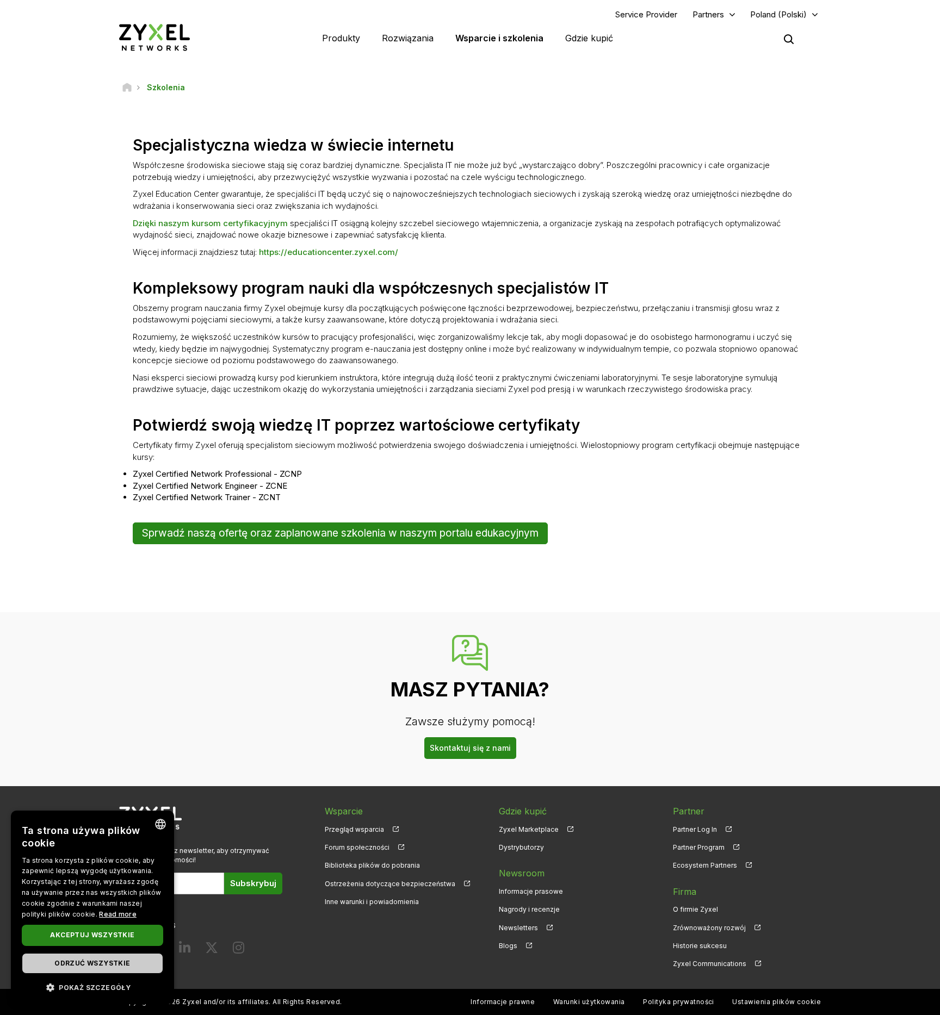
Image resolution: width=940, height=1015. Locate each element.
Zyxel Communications (709, 964)
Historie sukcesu (700, 946)
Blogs (508, 946)
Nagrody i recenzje (529, 909)
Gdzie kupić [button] (589, 38)
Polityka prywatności (678, 1002)
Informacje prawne (503, 1002)
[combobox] (160, 824)
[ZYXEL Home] (154, 37)
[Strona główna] (127, 87)
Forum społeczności (357, 847)
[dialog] (92, 907)
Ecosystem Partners (705, 865)
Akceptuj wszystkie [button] (92, 935)
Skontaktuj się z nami (470, 747)
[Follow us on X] (211, 950)
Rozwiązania (408, 38)
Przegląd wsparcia (354, 829)
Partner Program (699, 847)
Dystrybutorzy (521, 847)
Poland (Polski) (778, 14)
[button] (92, 987)
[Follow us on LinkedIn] (184, 950)
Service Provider (646, 14)
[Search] (789, 39)
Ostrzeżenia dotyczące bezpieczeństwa (390, 884)
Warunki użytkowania (589, 1002)
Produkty (341, 38)
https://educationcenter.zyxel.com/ (328, 252)
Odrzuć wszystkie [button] (92, 963)
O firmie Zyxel (695, 909)
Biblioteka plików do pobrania (372, 865)
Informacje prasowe (531, 891)
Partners (708, 14)
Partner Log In (695, 829)
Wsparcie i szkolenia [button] (499, 38)
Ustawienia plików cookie (776, 1002)
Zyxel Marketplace (529, 829)
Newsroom (522, 873)
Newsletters (518, 928)
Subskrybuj (253, 883)
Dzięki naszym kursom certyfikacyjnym (210, 223)
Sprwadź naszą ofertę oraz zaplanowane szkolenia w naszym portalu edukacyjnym (340, 533)
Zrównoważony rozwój (709, 928)
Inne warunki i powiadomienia (372, 902)
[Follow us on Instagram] (238, 950)
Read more (118, 914)
